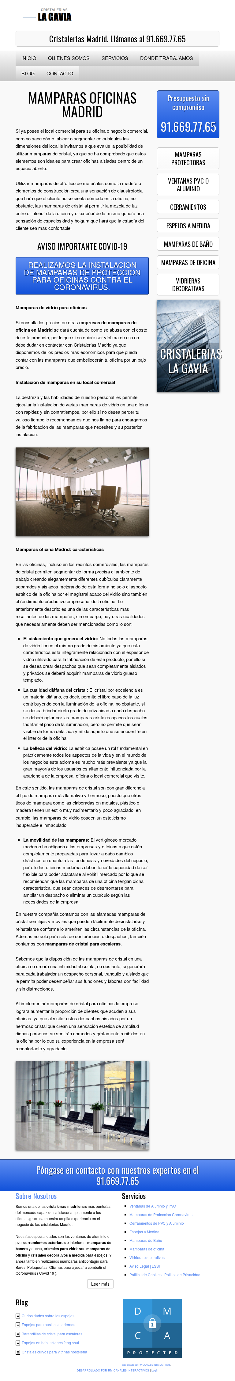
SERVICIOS (115, 58)
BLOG (28, 73)
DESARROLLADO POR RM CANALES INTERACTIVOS (113, 1370)
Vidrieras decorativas (147, 1257)
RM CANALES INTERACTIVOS (154, 1364)
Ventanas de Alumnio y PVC (152, 1205)
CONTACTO (60, 73)
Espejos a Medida (144, 1231)
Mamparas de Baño (145, 1240)
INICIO (28, 58)
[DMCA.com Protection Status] (152, 1358)
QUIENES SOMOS (69, 58)
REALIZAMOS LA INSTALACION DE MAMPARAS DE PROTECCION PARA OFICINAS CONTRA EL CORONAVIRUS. (82, 275)
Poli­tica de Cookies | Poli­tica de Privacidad (164, 1274)
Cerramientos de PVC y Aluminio (156, 1223)
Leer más (100, 1284)
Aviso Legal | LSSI (144, 1266)
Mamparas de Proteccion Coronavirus (160, 1214)
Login (154, 1370)
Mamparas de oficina (146, 1248)
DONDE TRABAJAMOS (166, 58)
